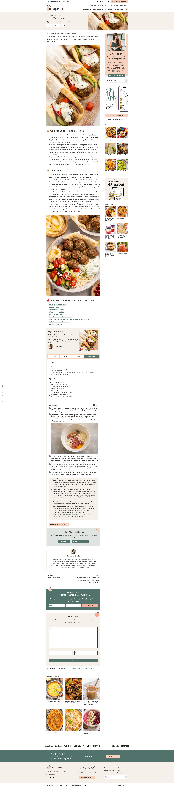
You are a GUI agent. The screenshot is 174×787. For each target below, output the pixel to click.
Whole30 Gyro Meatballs (57, 305)
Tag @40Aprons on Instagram (80, 541)
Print (54, 356)
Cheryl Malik (57, 21)
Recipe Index (86, 9)
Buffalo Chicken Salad (71, 732)
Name (52, 653)
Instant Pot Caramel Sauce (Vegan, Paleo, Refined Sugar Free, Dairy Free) (91, 703)
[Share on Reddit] (2, 398)
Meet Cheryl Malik (60, 785)
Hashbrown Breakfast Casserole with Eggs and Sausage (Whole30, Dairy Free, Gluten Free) (88, 579)
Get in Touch (123, 5)
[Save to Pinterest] (2, 389)
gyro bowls (92, 135)
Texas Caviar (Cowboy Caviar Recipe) (110, 139)
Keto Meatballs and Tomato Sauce (60, 317)
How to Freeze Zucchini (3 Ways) (122, 171)
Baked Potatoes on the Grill (121, 155)
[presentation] (54, 689)
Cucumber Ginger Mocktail (109, 155)
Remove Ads (91, 356)
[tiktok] (105, 1)
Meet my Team (115, 75)
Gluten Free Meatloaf (56, 324)
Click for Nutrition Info (58, 524)
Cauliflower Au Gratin (52, 732)
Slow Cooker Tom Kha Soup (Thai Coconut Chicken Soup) (122, 236)
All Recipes (107, 767)
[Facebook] (97, 1)
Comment (53, 629)
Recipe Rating (68, 622)
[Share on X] (2, 395)
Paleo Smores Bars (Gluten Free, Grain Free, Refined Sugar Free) (109, 255)
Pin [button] (66, 356)
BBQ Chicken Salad (109, 170)
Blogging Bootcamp (114, 5)
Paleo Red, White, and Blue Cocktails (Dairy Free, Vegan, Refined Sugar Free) (110, 237)
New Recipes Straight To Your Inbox (59, 1)
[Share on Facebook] (2, 392)
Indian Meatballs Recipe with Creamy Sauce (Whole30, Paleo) (69, 319)
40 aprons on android (115, 119)
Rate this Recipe (64, 541)
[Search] (126, 80)
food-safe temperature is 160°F (72, 514)
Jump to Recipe (53, 25)
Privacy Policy (68, 785)
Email (77, 653)
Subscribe (90, 605)
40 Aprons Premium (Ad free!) (119, 1)
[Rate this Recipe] (60, 25)
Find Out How (112, 756)
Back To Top (81, 785)
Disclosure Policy (75, 33)
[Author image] (47, 21)
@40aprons (57, 535)
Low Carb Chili (54, 307)
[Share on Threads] (2, 401)
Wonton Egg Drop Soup (57, 312)
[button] (64, 25)
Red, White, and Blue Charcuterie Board (121, 139)
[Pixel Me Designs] (124, 785)
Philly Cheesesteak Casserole (59, 322)
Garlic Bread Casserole (56, 309)
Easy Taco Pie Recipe (56, 314)
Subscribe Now (86, 777)
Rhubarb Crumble (121, 218)
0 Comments (76, 21)
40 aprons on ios (115, 115)
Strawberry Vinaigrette (122, 253)
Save (78, 356)
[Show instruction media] (94, 405)
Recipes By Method (109, 770)
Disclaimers (75, 785)
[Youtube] (108, 1)
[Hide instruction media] (96, 405)
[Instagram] (100, 1)
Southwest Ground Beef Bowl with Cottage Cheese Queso (110, 219)
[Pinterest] (103, 1)
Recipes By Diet (120, 767)
